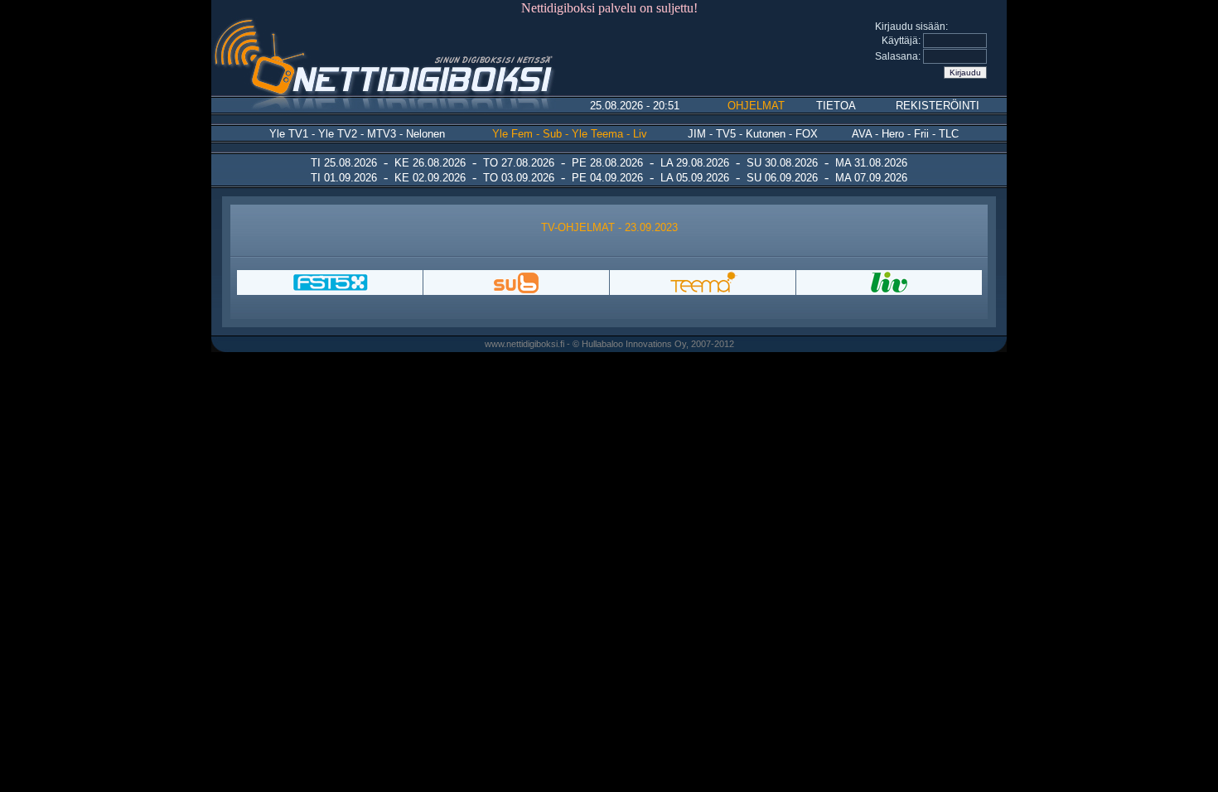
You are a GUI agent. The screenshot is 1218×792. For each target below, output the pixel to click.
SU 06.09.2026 (782, 177)
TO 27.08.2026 (518, 163)
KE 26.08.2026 (430, 163)
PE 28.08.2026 (607, 163)
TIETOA (836, 105)
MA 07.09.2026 (871, 177)
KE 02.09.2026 (430, 177)
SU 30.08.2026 (782, 163)
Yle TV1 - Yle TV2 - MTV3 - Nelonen (357, 134)
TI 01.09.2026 (344, 177)
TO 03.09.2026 (518, 177)
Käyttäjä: (902, 40)
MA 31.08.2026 (871, 163)
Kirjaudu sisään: (911, 26)
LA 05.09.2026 (694, 177)
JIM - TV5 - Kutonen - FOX (753, 134)
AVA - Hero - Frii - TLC (905, 134)
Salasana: (899, 56)
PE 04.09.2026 (607, 177)
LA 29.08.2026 (694, 163)
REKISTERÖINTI (937, 105)
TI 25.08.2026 (344, 163)
